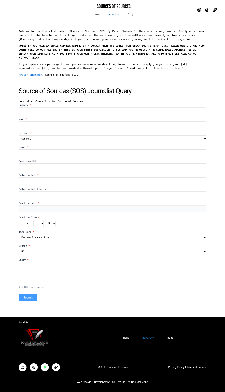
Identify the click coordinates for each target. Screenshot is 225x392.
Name (23, 119)
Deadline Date (29, 203)
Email (23, 147)
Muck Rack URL (28, 161)
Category (25, 133)
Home (97, 14)
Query (23, 259)
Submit (28, 297)
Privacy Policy (176, 367)
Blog (130, 14)
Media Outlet (28, 175)
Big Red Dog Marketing (134, 382)
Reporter (114, 14)
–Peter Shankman (30, 74)
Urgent (24, 245)
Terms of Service (196, 367)
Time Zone (26, 231)
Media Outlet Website (34, 189)
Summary (25, 105)
